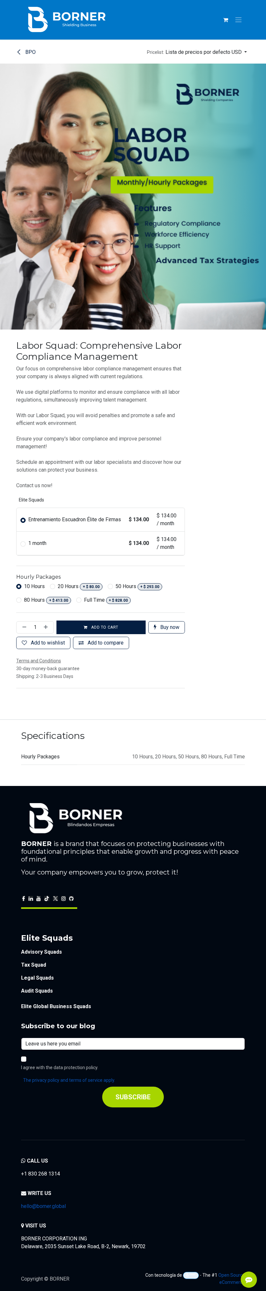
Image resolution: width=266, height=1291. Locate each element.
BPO (30, 52)
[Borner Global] (191, 1275)
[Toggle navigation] (238, 20)
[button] (197, 52)
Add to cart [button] (104, 627)
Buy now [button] (169, 627)
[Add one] (47, 627)
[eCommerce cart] (225, 19)
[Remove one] (23, 627)
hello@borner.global (43, 1206)
